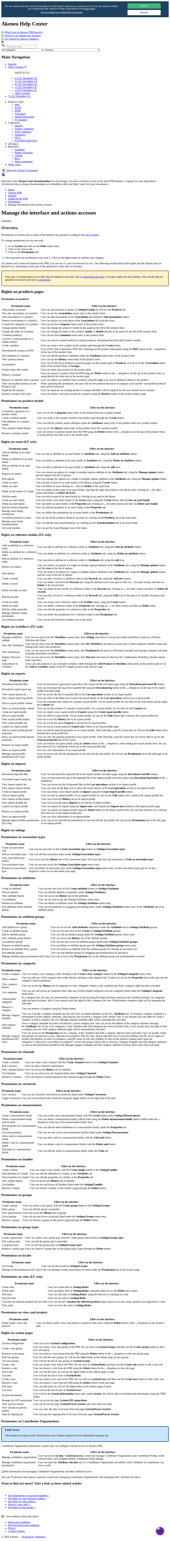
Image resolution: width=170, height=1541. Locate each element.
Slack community (24, 161)
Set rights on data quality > (22, 1507)
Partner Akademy (24, 152)
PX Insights (21, 119)
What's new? (14, 164)
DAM (18, 107)
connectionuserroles (93, 276)
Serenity (12, 64)
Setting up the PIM (18, 198)
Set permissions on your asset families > (29, 1495)
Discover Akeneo (16, 170)
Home (11, 189)
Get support (32, 170)
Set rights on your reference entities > (27, 1498)
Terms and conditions (19, 1522)
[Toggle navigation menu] (3, 170)
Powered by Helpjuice (33, 1536)
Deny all (144, 12)
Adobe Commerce (24, 128)
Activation (20, 113)
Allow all (144, 5)
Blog (17, 158)
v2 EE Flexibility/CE (26, 90)
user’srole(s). (92, 234)
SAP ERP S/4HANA (26, 140)
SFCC (18, 137)
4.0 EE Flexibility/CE (26, 84)
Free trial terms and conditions (24, 1525)
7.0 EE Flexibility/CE (19, 96)
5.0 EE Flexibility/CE (26, 81)
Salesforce (20, 134)
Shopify (19, 125)
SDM (17, 110)
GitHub (19, 155)
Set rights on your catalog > (22, 1501)
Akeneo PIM (15, 192)
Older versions (22, 93)
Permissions (14, 201)
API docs (13, 143)
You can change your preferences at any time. (62, 12)
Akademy (20, 149)
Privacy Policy (89, 8)
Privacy (12, 1528)
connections (44, 279)
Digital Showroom (24, 116)
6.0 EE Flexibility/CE (26, 78)
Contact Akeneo (16, 1531)
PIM (17, 104)
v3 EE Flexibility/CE (26, 87)
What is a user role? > (19, 1504)
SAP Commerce (23, 131)
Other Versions (16, 67)
